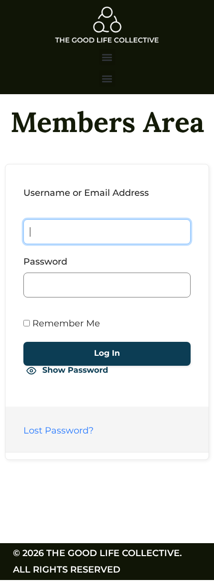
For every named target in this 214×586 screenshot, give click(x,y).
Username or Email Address (86, 192)
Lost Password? (58, 430)
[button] (107, 57)
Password (45, 261)
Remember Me (65, 323)
